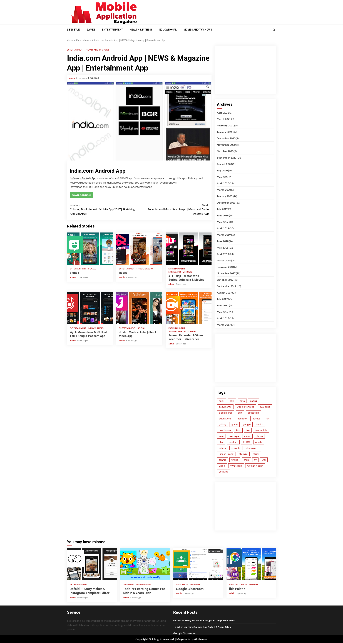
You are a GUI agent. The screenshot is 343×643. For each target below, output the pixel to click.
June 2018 (222, 241)
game (235, 424)
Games (90, 29)
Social (92, 269)
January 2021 (224, 131)
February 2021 (225, 125)
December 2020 (226, 138)
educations (225, 418)
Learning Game (143, 584)
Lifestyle (73, 29)
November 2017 (226, 273)
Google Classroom (198, 564)
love (221, 436)
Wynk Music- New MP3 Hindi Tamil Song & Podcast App (90, 308)
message (234, 436)
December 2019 (226, 202)
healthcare (225, 430)
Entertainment (112, 29)
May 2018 (222, 247)
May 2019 (222, 221)
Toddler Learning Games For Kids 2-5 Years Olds (145, 564)
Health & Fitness (141, 29)
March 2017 (224, 324)
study (256, 453)
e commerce (225, 412)
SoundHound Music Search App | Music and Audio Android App (178, 209)
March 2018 (224, 260)
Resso (139, 248)
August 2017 (224, 292)
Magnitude (183, 639)
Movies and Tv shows (197, 29)
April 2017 (223, 318)
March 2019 (224, 234)
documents (225, 406)
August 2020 (224, 164)
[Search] (274, 29)
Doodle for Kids (245, 406)
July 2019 (222, 209)
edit (240, 412)
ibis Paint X (251, 564)
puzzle (258, 442)
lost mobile (261, 430)
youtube (223, 471)
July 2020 (222, 170)
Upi (264, 459)
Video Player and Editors (182, 331)
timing (234, 459)
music (247, 436)
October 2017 (225, 279)
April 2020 (223, 183)
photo (259, 436)
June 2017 (222, 305)
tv (255, 459)
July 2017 (222, 299)
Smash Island (226, 453)
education (253, 412)
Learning (128, 584)
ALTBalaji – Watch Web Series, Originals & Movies (189, 248)
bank (221, 400)
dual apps (265, 406)
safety (222, 447)
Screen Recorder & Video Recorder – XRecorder (189, 308)
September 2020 (226, 157)
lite (248, 430)
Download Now (81, 195)
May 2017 (222, 311)
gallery (222, 424)
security (235, 447)
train (246, 459)
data (242, 400)
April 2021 (223, 112)
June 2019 (222, 215)
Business (253, 584)
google (247, 424)
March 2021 (224, 119)
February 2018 (225, 266)
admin (72, 78)
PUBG (246, 442)
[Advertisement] (209, 11)
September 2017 (226, 286)
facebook (242, 418)
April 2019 (223, 228)
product (233, 442)
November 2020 (226, 144)
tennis (222, 459)
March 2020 (224, 189)
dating (253, 400)
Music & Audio (145, 269)
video (222, 465)
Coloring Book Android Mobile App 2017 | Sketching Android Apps (102, 209)
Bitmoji (90, 248)
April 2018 (223, 254)
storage (243, 453)
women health (255, 465)
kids (238, 430)
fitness (256, 418)
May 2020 (222, 176)
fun (267, 418)
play (221, 442)
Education (182, 584)
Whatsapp (236, 465)
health (259, 424)
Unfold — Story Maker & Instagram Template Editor (92, 564)
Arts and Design (78, 584)
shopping (251, 447)
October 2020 (225, 151)
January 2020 (224, 196)
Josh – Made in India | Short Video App (139, 308)
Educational (168, 29)
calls (232, 400)
